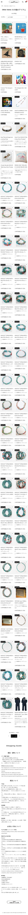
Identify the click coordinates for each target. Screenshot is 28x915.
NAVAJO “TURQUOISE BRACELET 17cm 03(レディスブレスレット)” (7, 714)
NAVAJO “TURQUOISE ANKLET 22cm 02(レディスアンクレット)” (7, 549)
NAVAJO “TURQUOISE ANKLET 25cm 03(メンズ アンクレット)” (7, 686)
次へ (19, 735)
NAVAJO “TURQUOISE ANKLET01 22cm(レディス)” (21, 252)
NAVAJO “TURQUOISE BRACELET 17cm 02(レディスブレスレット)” (21, 494)
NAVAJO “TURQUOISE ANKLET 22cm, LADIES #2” (21, 549)
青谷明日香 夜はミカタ (20, 36)
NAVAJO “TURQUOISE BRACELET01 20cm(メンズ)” (21, 280)
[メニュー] (1, 2)
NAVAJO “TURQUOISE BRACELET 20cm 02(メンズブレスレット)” (21, 686)
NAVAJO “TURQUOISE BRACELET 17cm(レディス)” (21, 223)
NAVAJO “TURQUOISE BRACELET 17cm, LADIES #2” (7, 494)
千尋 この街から (5, 36)
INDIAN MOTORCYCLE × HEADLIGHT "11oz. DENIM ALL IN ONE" (21, 714)
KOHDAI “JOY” (18, 61)
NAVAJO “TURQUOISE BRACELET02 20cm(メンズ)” (7, 308)
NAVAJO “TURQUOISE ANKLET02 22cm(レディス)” (7, 280)
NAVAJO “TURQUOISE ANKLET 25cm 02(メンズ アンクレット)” (21, 657)
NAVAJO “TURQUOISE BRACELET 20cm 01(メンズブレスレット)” (7, 465)
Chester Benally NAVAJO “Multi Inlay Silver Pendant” (7, 167)
